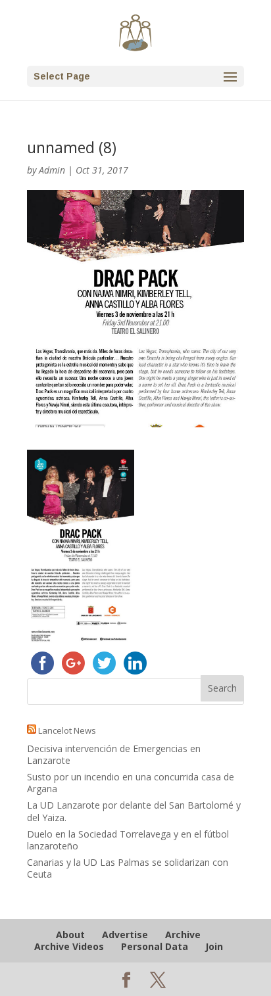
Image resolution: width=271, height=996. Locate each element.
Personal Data (154, 946)
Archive (183, 934)
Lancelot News (67, 730)
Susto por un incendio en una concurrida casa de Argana (130, 783)
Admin (52, 170)
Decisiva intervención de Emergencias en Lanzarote (114, 754)
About (70, 934)
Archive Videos (69, 946)
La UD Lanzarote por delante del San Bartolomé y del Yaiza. (134, 811)
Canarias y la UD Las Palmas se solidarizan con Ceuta (127, 868)
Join (214, 946)
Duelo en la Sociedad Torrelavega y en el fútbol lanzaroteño (128, 840)
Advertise (125, 934)
